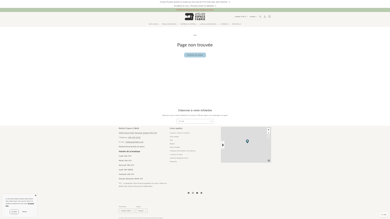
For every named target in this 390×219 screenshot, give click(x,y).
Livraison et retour (176, 154)
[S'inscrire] (211, 121)
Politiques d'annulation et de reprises (183, 151)
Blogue (172, 144)
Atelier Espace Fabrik (130, 218)
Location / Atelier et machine (180, 133)
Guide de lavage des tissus (179, 158)
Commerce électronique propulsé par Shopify (150, 218)
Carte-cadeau (174, 137)
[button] (154, 24)
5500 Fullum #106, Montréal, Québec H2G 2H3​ (138, 133)
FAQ (171, 140)
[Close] (36, 195)
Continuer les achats (195, 55)
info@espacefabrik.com (134, 142)
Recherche (173, 162)
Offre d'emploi (175, 147)
